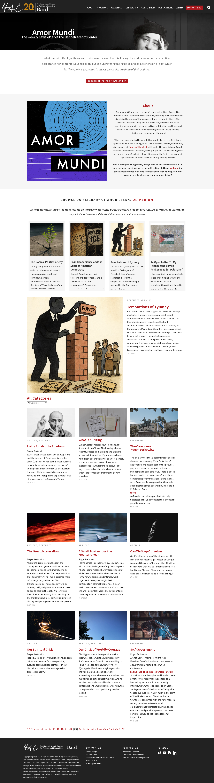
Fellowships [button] (131, 7)
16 (62, 728)
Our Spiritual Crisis (40, 649)
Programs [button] (102, 7)
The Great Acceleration (43, 551)
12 (45, 728)
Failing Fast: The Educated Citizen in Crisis (151, 671)
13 (49, 728)
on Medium (143, 200)
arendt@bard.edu (93, 763)
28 (112, 728)
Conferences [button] (148, 7)
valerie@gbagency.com (33, 771)
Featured (45, 440)
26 (104, 728)
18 (70, 728)
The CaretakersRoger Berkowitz (142, 448)
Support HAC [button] (194, 7)
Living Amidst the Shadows (46, 446)
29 (116, 728)
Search (210, 8)
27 (108, 728)
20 (79, 728)
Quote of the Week (138, 147)
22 (88, 728)
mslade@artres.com (39, 777)
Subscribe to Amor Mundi (133, 754)
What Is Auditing (90, 439)
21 (84, 728)
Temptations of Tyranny (148, 306)
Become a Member (131, 751)
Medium (174, 168)
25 (100, 728)
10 (37, 728)
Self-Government (142, 649)
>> (123, 728)
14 (54, 728)
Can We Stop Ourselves (146, 551)
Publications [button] (165, 7)
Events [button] (179, 7)
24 (96, 728)
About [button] (90, 7)
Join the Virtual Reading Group (136, 757)
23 (92, 728)
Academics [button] (116, 7)
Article (32, 440)
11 (41, 728)
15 (58, 728)
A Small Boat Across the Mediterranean (95, 553)
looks (133, 492)
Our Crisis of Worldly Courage (99, 649)
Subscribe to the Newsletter (107, 81)
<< (28, 728)
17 (66, 728)
